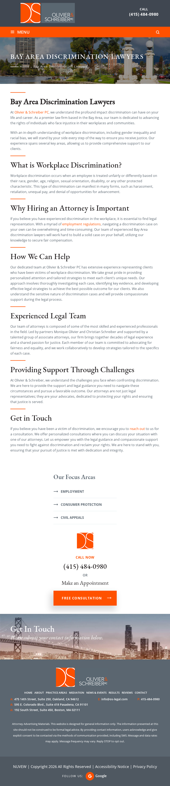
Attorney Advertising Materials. (31, 724)
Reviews (127, 692)
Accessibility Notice (112, 766)
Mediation (76, 692)
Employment (72, 491)
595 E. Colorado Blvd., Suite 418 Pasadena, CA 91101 (49, 704)
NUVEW (20, 766)
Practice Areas (56, 692)
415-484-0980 (150, 699)
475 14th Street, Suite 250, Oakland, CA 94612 (44, 699)
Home (28, 692)
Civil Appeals (72, 517)
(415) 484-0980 (144, 14)
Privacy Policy (145, 766)
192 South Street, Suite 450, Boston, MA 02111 (45, 710)
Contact (141, 692)
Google (101, 776)
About (39, 692)
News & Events (96, 692)
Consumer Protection (81, 504)
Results (114, 692)
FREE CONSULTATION (82, 598)
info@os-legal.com (114, 699)
